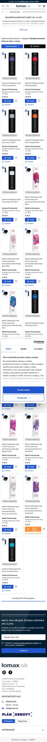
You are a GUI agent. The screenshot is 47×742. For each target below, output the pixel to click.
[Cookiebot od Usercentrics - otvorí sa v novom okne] (33, 342)
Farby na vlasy (15, 12)
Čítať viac (23, 30)
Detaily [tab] (24, 349)
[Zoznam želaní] (39, 6)
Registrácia (22, 721)
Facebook (10, 672)
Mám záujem (34, 529)
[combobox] (12, 46)
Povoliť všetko (23, 390)
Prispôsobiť (22, 398)
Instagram (4, 672)
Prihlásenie (8, 721)
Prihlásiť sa (23, 651)
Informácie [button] (8, 730)
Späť (3, 12)
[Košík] (44, 6)
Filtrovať (36, 46)
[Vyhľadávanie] (7, 6)
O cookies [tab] (38, 349)
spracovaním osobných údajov (27, 643)
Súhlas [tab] (8, 349)
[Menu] (3, 6)
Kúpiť (9, 101)
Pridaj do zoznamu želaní (16, 101)
